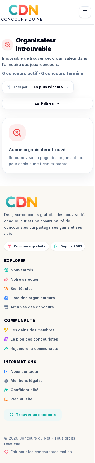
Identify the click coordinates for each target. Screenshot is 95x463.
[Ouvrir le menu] (85, 12)
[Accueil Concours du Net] (21, 202)
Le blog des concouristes (34, 339)
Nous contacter (25, 371)
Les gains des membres (33, 330)
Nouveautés (22, 270)
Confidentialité (25, 390)
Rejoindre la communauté (34, 348)
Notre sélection (25, 279)
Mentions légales (27, 380)
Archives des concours (32, 307)
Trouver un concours (36, 414)
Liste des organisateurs (33, 297)
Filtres (47, 103)
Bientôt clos (22, 288)
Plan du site (21, 399)
